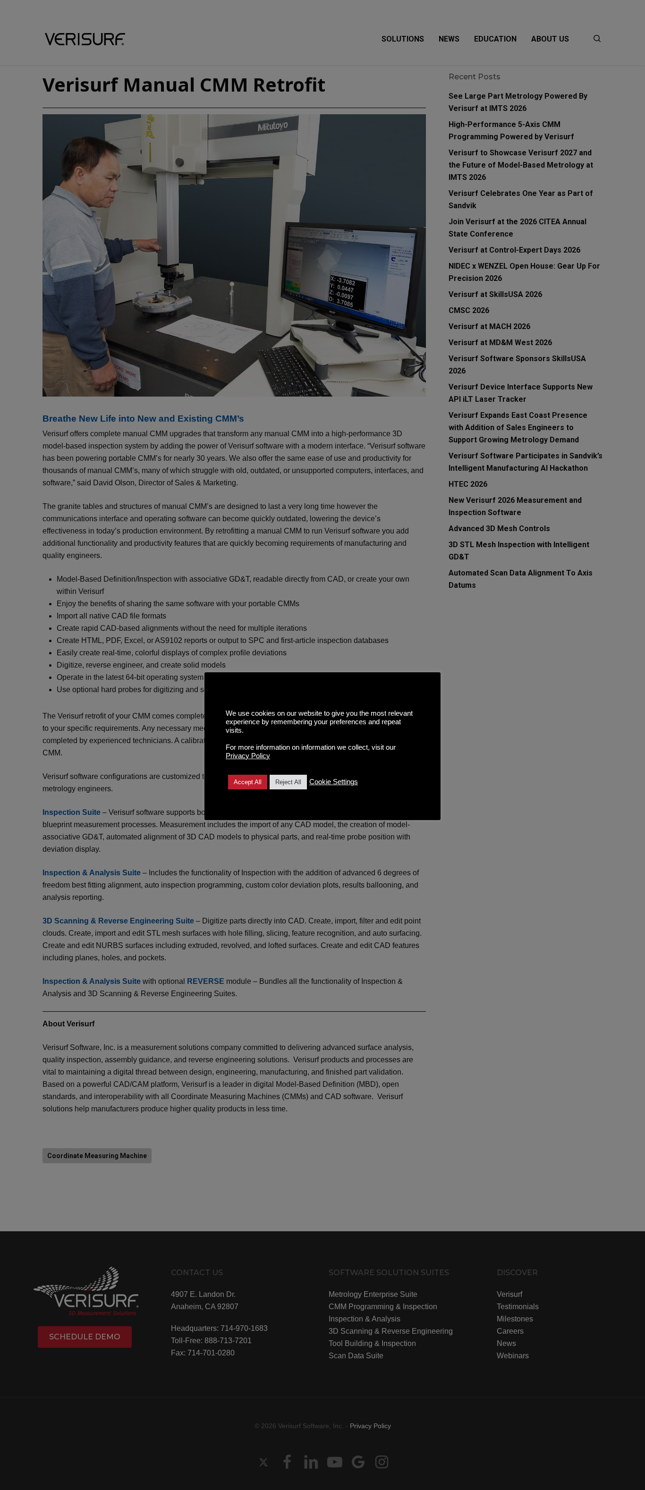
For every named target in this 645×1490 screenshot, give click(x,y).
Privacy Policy (248, 756)
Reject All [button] (288, 782)
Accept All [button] (248, 782)
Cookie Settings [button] (333, 782)
